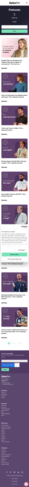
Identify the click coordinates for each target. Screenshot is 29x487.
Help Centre (4, 459)
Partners (3, 461)
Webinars (3, 432)
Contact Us (3, 451)
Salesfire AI (3, 405)
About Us (3, 450)
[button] (14, 31)
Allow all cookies (14, 254)
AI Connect (3, 407)
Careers (3, 453)
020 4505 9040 (6, 383)
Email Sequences (5, 410)
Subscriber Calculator (6, 427)
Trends (14, 22)
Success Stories (4, 425)
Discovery (3, 392)
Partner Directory (5, 463)
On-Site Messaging (5, 409)
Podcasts (3, 438)
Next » (21, 343)
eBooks (3, 433)
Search (2, 415)
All (14, 14)
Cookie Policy (14, 481)
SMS (2, 412)
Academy (3, 437)
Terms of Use (14, 484)
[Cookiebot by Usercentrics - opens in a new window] (21, 227)
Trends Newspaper (5, 441)
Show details (21, 250)
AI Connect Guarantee (6, 454)
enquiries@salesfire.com (8, 384)
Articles (3, 430)
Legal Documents (5, 464)
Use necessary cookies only (14, 259)
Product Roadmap (5, 456)
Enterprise (3, 396)
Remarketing (4, 394)
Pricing (2, 397)
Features (3, 458)
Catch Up (14, 18)
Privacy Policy (14, 478)
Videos (2, 440)
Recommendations (5, 413)
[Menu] (27, 2)
